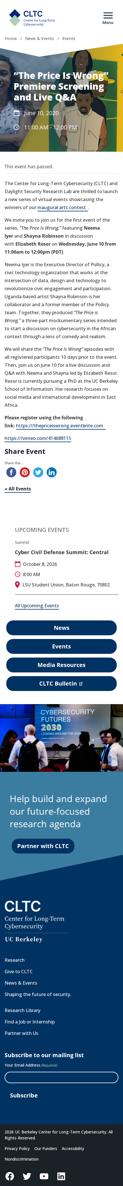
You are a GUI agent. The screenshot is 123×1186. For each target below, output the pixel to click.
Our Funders (45, 1148)
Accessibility (73, 1148)
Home (11, 38)
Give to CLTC (19, 971)
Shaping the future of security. (38, 994)
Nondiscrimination (22, 1159)
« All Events (18, 489)
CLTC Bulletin (60, 685)
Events (68, 38)
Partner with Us (21, 1033)
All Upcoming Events (37, 605)
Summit (22, 542)
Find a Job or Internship (30, 1022)
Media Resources (61, 665)
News (62, 628)
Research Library (22, 1010)
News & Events (39, 38)
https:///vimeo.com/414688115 (38, 438)
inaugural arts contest (62, 207)
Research (15, 960)
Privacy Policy (17, 1148)
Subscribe (24, 1095)
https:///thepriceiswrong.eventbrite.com (61, 426)
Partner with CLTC (43, 846)
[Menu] (108, 15)
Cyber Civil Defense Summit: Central (62, 552)
